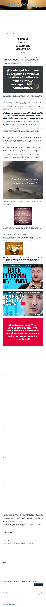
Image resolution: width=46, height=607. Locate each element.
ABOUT (32, 15)
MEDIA (4, 15)
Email (4, 568)
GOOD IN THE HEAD (15, 4)
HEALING (34, 12)
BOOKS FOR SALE (6, 18)
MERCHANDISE (16, 18)
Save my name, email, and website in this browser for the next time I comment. (21, 581)
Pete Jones (13, 31)
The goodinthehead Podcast (14, 15)
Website (5, 575)
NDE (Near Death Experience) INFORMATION (12, 23)
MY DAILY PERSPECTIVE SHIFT (9, 12)
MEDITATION (27, 12)
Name (4, 562)
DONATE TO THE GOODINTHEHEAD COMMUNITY (32, 18)
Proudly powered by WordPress (9, 604)
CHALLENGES (25, 15)
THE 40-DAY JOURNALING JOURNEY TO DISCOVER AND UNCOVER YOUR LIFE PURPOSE (21, 20)
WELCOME (20, 12)
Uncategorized (8, 532)
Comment (5, 546)
